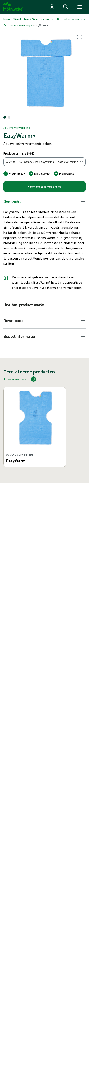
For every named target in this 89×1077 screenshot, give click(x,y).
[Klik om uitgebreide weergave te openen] (44, 72)
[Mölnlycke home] (13, 7)
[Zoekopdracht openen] (66, 7)
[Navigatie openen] (79, 7)
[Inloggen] (51, 6)
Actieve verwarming (16, 128)
